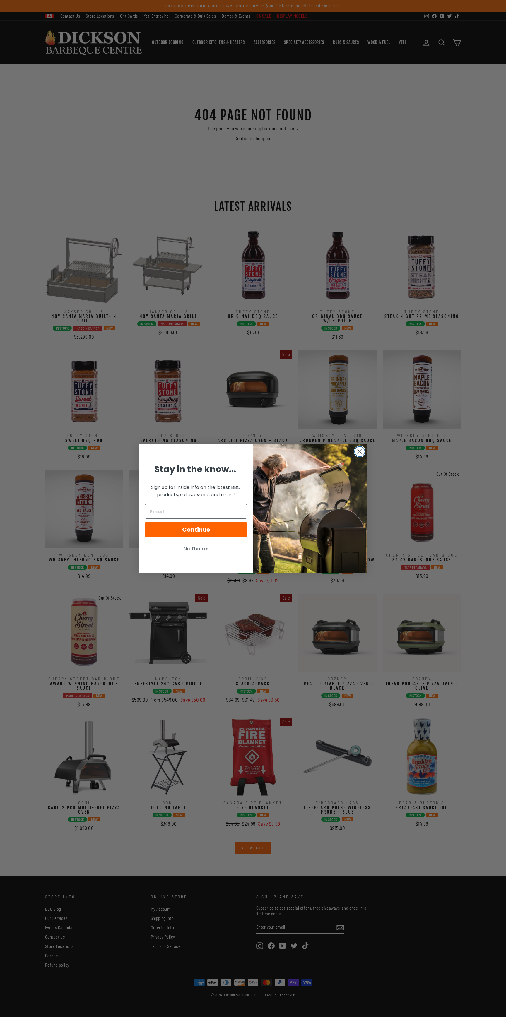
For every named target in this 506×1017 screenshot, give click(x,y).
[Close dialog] (360, 451)
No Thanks (196, 548)
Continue (196, 529)
